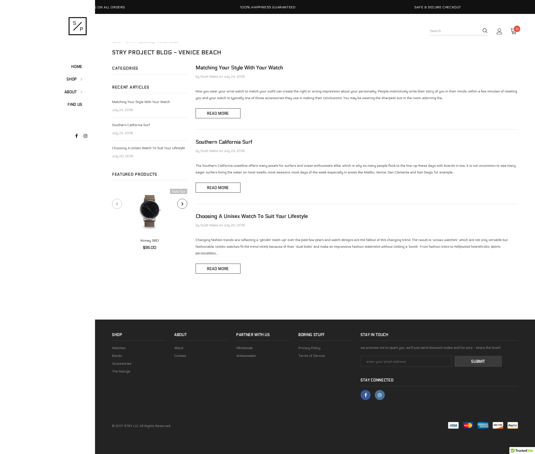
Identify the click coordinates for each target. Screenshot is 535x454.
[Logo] (56, 26)
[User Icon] (499, 31)
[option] (98, 7)
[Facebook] (78, 136)
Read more (218, 113)
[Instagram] (87, 136)
